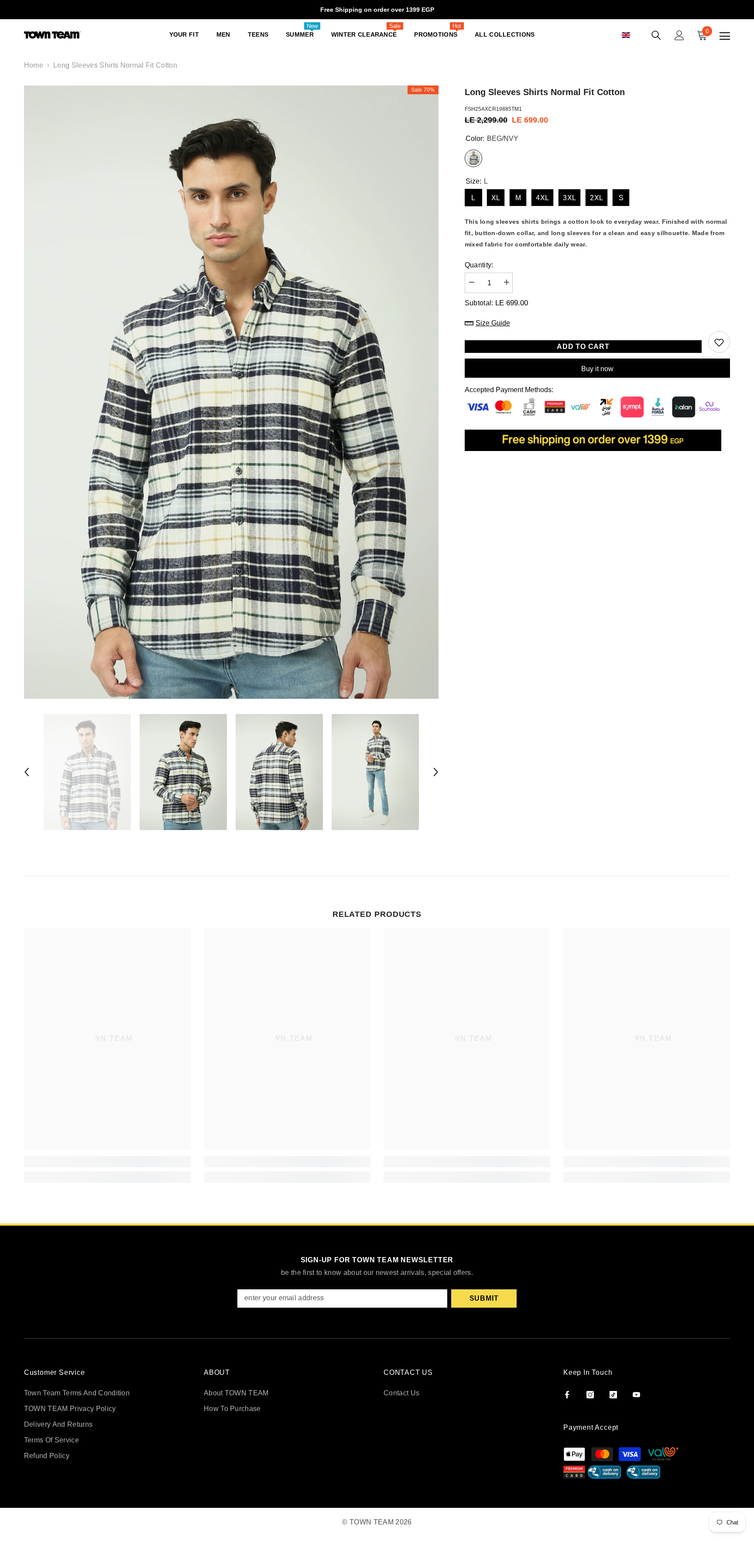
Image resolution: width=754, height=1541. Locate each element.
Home (33, 65)
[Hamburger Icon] (725, 36)
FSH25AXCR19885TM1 (493, 109)
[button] (635, 35)
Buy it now (597, 368)
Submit (484, 1298)
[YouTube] (636, 1394)
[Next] (435, 772)
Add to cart (583, 346)
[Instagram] (590, 1394)
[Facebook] (567, 1394)
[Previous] (26, 772)
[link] (107, 1161)
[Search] (656, 35)
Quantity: (479, 265)
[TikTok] (613, 1394)
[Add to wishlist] (719, 342)
